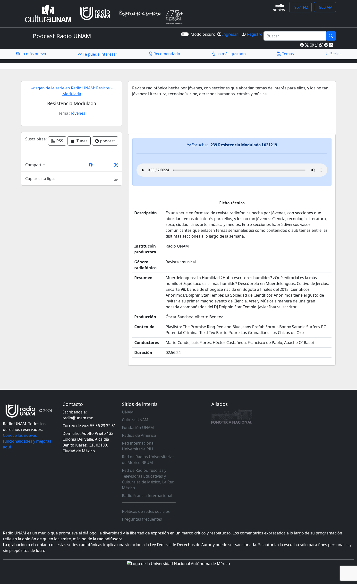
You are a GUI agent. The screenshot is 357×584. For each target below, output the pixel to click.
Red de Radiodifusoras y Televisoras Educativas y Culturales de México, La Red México (148, 479)
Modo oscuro (204, 34)
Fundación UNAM (138, 427)
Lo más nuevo (33, 53)
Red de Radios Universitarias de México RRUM (148, 459)
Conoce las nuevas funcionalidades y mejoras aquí (27, 441)
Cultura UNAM (135, 419)
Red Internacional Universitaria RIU (138, 446)
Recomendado (166, 53)
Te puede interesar (99, 54)
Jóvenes (78, 113)
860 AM (325, 7)
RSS (59, 141)
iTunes (81, 141)
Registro (255, 34)
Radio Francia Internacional (147, 495)
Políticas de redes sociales (146, 511)
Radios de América (139, 435)
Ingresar (230, 34)
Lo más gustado (230, 53)
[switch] (185, 34)
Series (335, 53)
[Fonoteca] (232, 416)
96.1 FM (300, 7)
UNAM (128, 412)
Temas (287, 53)
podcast (107, 141)
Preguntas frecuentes (142, 519)
